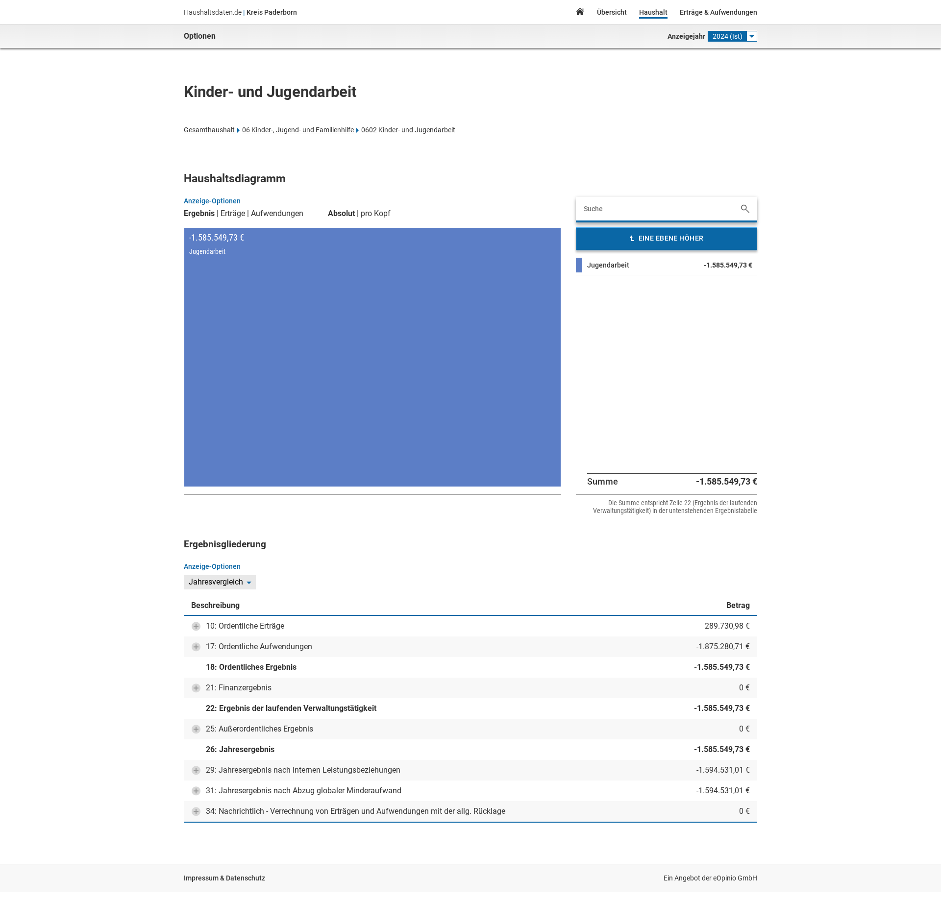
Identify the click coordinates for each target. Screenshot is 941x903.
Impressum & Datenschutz (224, 878)
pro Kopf (376, 214)
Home (580, 13)
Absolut (341, 214)
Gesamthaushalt (209, 130)
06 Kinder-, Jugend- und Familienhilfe (298, 130)
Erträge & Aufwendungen (718, 12)
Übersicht (612, 12)
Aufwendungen (277, 214)
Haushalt (653, 12)
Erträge (233, 214)
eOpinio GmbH (735, 878)
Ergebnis (199, 214)
